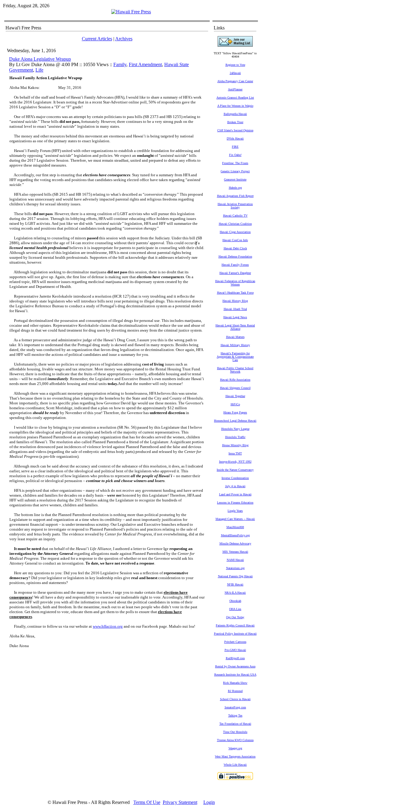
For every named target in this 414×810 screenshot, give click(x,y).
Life (39, 70)
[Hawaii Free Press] (131, 11)
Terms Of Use (146, 802)
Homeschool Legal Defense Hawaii (235, 420)
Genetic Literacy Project (235, 171)
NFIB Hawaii (235, 584)
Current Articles (97, 38)
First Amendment (145, 64)
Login (209, 802)
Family (119, 64)
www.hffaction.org (108, 626)
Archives (123, 38)
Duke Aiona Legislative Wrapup (40, 59)
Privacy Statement (180, 802)
